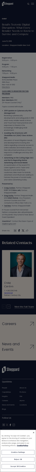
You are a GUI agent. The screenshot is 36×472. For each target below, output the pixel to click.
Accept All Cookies (18, 466)
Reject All (18, 459)
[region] (18, 451)
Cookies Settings (18, 452)
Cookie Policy (22, 445)
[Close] (33, 432)
